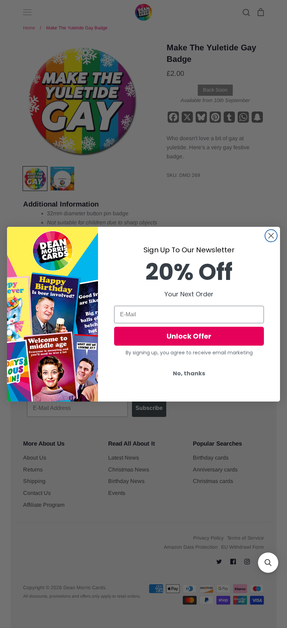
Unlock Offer (189, 336)
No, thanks (189, 373)
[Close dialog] (271, 236)
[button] (268, 563)
